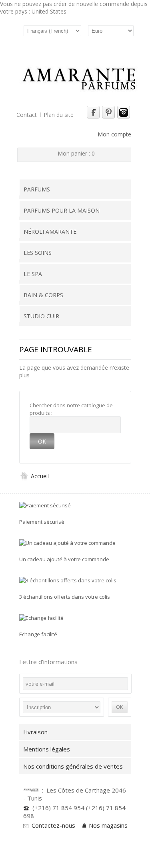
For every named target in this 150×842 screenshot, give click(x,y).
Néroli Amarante (50, 231)
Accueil (39, 476)
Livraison (35, 732)
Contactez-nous (53, 825)
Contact (26, 114)
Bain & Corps (43, 295)
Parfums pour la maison (62, 210)
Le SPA (33, 274)
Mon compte (114, 134)
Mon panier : (76, 153)
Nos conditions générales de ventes (74, 766)
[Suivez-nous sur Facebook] (93, 116)
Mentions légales (46, 749)
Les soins (38, 252)
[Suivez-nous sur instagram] (123, 116)
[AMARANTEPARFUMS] (79, 80)
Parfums (37, 189)
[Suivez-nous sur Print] (108, 116)
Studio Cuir (41, 316)
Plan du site (59, 114)
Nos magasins (108, 825)
